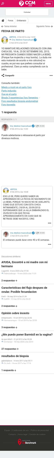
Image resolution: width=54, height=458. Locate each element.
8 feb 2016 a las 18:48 (19, 192)
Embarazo (21, 20)
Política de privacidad (40, 430)
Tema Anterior (10, 26)
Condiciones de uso (20, 430)
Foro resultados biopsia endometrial (19, 101)
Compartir (9, 75)
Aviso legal (22, 434)
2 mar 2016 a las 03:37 (18, 43)
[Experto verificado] (35, 40)
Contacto (12, 434)
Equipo (7, 430)
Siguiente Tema (43, 26)
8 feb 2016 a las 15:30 (19, 129)
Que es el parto (9, 94)
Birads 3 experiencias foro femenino (19, 97)
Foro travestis (8, 104)
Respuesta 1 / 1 (9, 119)
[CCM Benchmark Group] (27, 442)
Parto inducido (8, 90)
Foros (10, 20)
